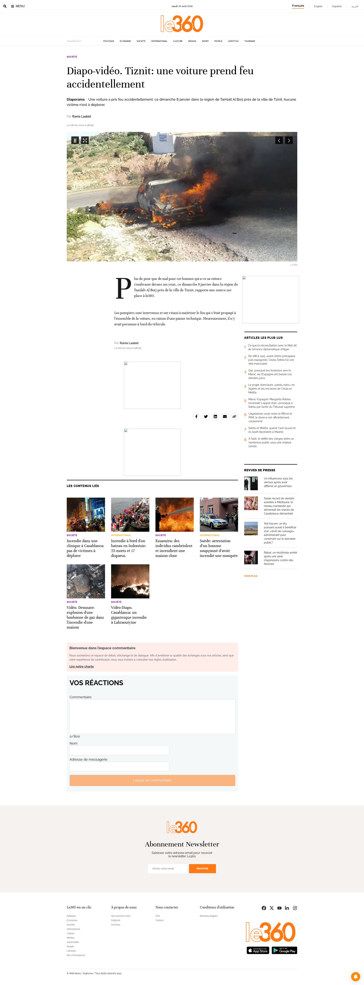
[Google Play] (284, 950)
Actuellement (74, 41)
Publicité (115, 920)
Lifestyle (233, 41)
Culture (178, 41)
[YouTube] (279, 907)
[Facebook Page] (264, 907)
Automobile (73, 942)
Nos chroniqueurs (76, 955)
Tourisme (249, 41)
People (218, 41)
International (159, 41)
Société (141, 41)
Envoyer (202, 868)
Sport (205, 41)
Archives (115, 924)
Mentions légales (209, 916)
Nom (74, 743)
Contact (159, 920)
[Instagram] (295, 908)
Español (337, 6)
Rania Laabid (81, 116)
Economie (125, 41)
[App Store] (258, 950)
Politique (108, 41)
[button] (355, 976)
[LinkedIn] (287, 907)
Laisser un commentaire (152, 780)
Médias (192, 41)
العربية (354, 6)
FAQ (157, 916)
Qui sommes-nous (120, 916)
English (318, 6)
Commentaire (81, 697)
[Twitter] (271, 907)
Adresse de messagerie (88, 759)
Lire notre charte (81, 666)
